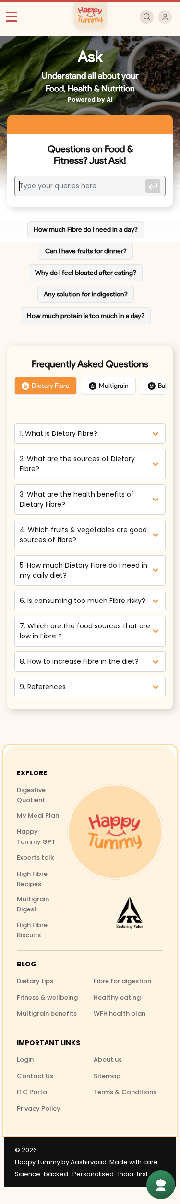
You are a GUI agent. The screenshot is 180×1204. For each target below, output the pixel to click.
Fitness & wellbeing (47, 997)
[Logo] (115, 831)
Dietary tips (35, 981)
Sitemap (107, 1075)
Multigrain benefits (47, 1013)
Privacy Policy (38, 1108)
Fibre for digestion (122, 981)
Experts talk (35, 857)
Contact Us (35, 1075)
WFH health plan (119, 1013)
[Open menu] (15, 16)
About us (108, 1059)
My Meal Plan (38, 815)
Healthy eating (117, 997)
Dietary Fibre (51, 386)
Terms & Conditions (125, 1092)
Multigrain (114, 386)
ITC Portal (33, 1092)
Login (25, 1059)
